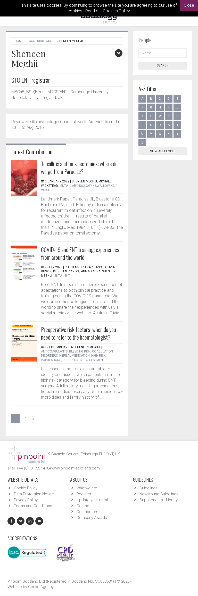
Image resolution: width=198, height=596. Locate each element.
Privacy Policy (26, 500)
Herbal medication (74, 355)
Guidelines (148, 488)
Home (19, 41)
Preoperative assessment (84, 360)
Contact (83, 505)
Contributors (40, 41)
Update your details (94, 500)
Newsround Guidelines (158, 494)
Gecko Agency (41, 586)
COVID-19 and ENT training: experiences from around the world (80, 253)
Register (84, 494)
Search (163, 65)
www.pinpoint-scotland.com (75, 468)
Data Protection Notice (34, 494)
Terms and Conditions (33, 505)
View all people (162, 151)
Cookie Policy (25, 488)
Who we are (87, 488)
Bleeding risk (79, 351)
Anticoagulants (54, 351)
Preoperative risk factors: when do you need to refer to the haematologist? (78, 333)
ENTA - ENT (62, 276)
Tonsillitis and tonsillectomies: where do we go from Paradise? (79, 167)
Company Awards (92, 517)
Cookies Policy (116, 11)
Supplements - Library (158, 500)
